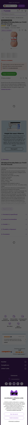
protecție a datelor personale (14, 410)
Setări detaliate (14, 418)
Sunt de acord (14, 414)
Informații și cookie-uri (14, 421)
